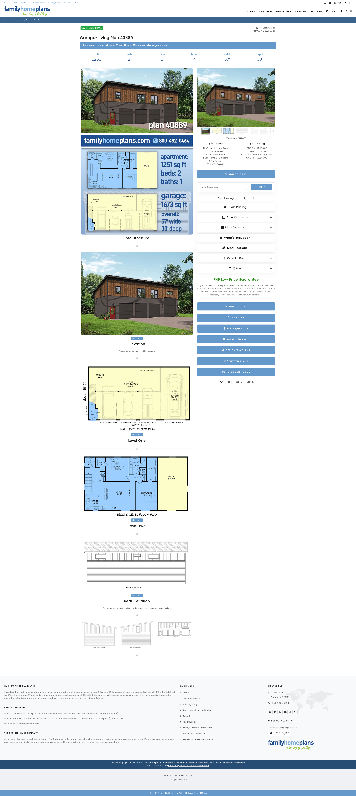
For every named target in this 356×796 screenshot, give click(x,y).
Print (111, 45)
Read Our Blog (189, 722)
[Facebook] (329, 3)
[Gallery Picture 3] (174, 629)
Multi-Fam (300, 11)
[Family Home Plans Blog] (349, 3)
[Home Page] (150, 793)
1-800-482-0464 (280, 703)
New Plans (79, 3)
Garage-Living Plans (21, 20)
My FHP (332, 11)
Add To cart (237, 306)
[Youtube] (339, 3)
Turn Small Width (265, 31)
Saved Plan (192, 793)
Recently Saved (54, 3)
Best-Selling (67, 3)
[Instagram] (334, 3)
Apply (262, 187)
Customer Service (191, 698)
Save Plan (237, 317)
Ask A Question (237, 328)
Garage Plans (283, 11)
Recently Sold (25, 3)
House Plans (265, 11)
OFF (244, 138)
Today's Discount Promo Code (197, 727)
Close (204, 793)
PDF (128, 45)
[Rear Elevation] (137, 565)
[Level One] (137, 397)
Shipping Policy (190, 704)
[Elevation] (236, 97)
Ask (120, 45)
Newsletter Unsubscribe (194, 733)
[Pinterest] (325, 3)
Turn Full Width (266, 28)
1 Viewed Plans (237, 361)
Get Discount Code (236, 371)
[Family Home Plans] (27, 11)
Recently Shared (39, 3)
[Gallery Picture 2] (137, 634)
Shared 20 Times (95, 45)
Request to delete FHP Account (198, 739)
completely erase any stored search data (188, 765)
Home (6, 20)
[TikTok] (344, 3)
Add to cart (237, 174)
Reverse (137, 338)
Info (319, 11)
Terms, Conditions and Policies (197, 710)
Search (251, 11)
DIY (311, 11)
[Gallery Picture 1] (99, 635)
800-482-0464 (11, 3)
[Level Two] (137, 485)
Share (170, 793)
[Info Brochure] (137, 151)
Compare (140, 45)
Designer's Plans (159, 45)
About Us (187, 716)
